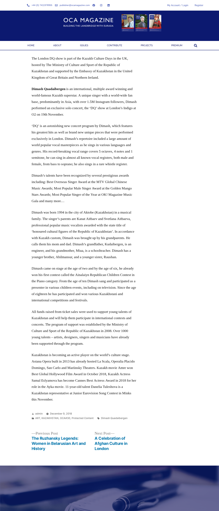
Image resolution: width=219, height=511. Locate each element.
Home (30, 45)
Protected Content (83, 418)
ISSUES (84, 45)
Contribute (114, 45)
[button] (195, 45)
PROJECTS (147, 45)
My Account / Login (177, 5)
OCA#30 (65, 418)
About (57, 45)
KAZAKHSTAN (50, 418)
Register (199, 5)
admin (39, 413)
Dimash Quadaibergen (114, 418)
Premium (176, 45)
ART (37, 418)
